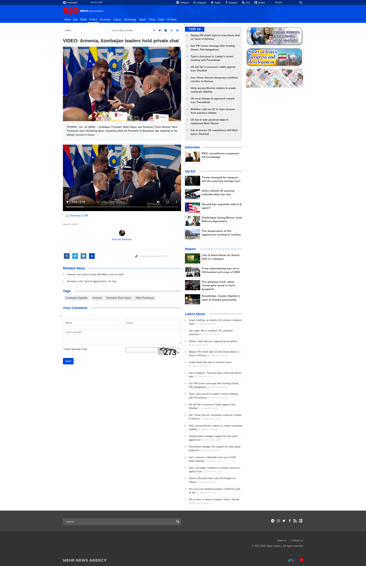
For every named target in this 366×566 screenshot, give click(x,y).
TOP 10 (195, 29)
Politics (93, 19)
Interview (192, 147)
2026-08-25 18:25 (211, 450)
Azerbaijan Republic (77, 297)
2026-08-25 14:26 (200, 503)
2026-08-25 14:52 (208, 493)
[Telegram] (272, 521)
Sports (142, 19)
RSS (247, 3)
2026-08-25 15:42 (208, 482)
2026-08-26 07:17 (206, 376)
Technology (130, 19)
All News (172, 19)
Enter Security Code (75, 349)
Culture (117, 19)
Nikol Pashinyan (145, 297)
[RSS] (295, 521)
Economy (105, 19)
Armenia (97, 297)
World (83, 19)
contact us (297, 540)
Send (68, 361)
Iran (75, 19)
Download (78, 215)
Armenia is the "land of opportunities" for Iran (91, 281)
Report (190, 249)
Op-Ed (190, 171)
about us (282, 540)
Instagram (201, 3)
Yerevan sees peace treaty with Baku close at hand (95, 274)
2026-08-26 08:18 (219, 355)
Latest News (195, 314)
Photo (152, 19)
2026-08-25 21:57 (210, 408)
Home (67, 19)
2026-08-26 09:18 (207, 324)
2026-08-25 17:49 (216, 461)
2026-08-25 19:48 (209, 429)
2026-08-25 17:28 (213, 471)
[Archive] (300, 521)
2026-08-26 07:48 (200, 366)
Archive (261, 3)
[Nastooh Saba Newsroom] (290, 560)
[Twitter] (284, 521)
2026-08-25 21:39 (212, 419)
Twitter (217, 3)
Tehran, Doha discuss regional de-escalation (213, 341)
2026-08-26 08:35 (200, 345)
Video (161, 19)
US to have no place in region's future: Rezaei (214, 499)
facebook (233, 3)
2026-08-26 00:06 (218, 387)
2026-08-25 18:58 (213, 440)
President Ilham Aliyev (118, 297)
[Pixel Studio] (299, 560)
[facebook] (289, 521)
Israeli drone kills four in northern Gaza (210, 362)
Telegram (184, 3)
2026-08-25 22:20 (219, 398)
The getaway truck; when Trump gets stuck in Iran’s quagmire (218, 285)
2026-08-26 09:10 (211, 334)
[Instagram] (278, 521)
